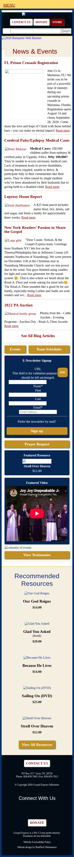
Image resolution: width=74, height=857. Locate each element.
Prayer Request (37, 444)
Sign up (37, 431)
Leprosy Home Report (23, 196)
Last (38, 399)
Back (5, 37)
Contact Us (21, 22)
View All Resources (37, 745)
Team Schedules (49, 349)
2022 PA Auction (18, 305)
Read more (63, 130)
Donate (41, 22)
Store (57, 22)
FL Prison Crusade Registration (31, 63)
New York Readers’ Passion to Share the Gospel (35, 229)
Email (38, 407)
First (38, 390)
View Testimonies (37, 555)
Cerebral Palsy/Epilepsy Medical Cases (36, 140)
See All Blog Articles (38, 336)
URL (38, 369)
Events (15, 349)
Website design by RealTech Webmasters (37, 847)
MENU (9, 5)
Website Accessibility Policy (37, 842)
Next (68, 37)
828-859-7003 (30, 776)
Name (38, 386)
